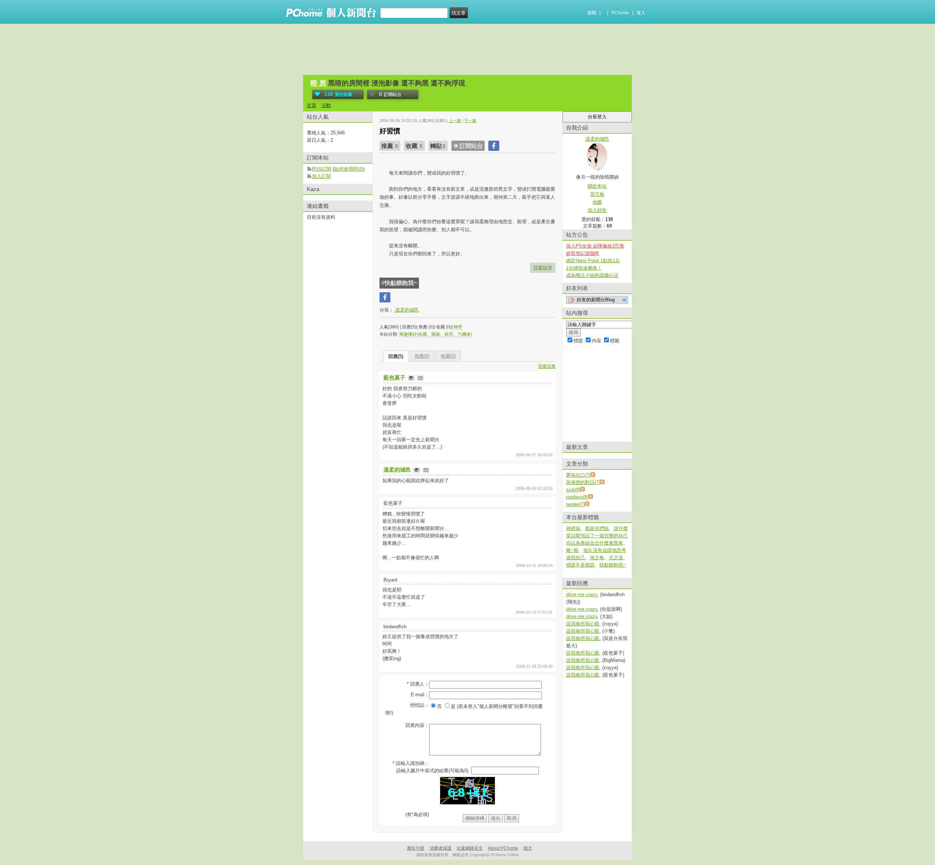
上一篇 (455, 120)
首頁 (311, 105)
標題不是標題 (580, 565)
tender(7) (575, 504)
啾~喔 (572, 550)
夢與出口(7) (578, 475)
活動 (326, 105)
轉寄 (458, 326)
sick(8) (573, 489)
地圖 (597, 202)
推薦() (422, 356)
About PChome (503, 848)
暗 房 (318, 83)
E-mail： (420, 694)
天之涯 (616, 557)
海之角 (597, 557)
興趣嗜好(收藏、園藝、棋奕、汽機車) (435, 334)
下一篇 (470, 120)
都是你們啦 (597, 528)
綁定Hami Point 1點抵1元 (593, 260)
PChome (620, 12)
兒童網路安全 (470, 848)
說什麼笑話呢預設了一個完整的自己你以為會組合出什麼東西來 (597, 536)
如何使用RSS (348, 169)
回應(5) (395, 356)
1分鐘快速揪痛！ (584, 268)
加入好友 (597, 210)
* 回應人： (418, 684)
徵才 (527, 848)
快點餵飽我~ (612, 565)
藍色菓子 (395, 377)
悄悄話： (419, 705)
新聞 (591, 12)
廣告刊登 (415, 848)
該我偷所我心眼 (582, 623)
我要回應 (547, 366)
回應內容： (417, 725)
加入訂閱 (321, 176)
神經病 (573, 528)
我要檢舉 (542, 267)
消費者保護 (440, 848)
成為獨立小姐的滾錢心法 (592, 275)
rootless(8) (577, 497)
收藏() (448, 356)
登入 (641, 12)
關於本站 (597, 186)
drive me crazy (581, 594)
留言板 (597, 194)
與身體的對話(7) (583, 482)
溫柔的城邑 (406, 310)
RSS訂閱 (321, 169)
